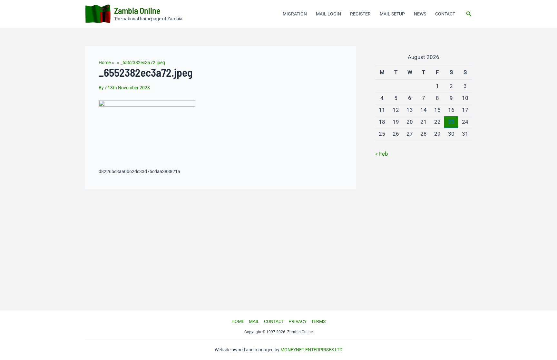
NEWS (420, 13)
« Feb (381, 154)
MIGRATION (295, 13)
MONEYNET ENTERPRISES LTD (311, 349)
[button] (469, 14)
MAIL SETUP (392, 13)
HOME (237, 321)
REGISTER (360, 13)
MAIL (254, 321)
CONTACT (445, 13)
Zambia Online (137, 10)
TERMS (318, 321)
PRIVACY (297, 321)
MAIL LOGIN (328, 13)
